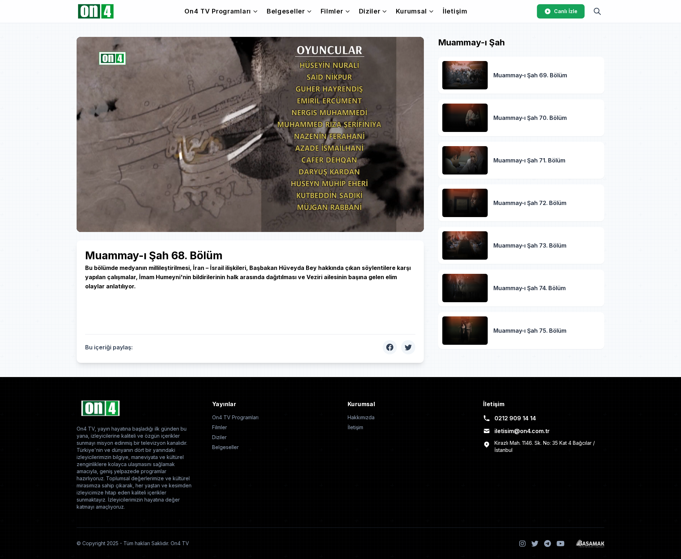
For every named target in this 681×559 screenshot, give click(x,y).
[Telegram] (547, 543)
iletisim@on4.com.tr (522, 431)
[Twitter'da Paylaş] (408, 347)
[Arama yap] (597, 11)
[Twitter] (534, 543)
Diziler (370, 11)
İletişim (455, 11)
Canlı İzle (565, 11)
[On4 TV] (96, 11)
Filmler (332, 11)
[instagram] (522, 543)
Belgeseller (286, 11)
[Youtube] (561, 543)
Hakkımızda (361, 417)
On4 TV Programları (217, 11)
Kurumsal (411, 11)
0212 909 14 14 (515, 418)
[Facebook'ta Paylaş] (390, 347)
